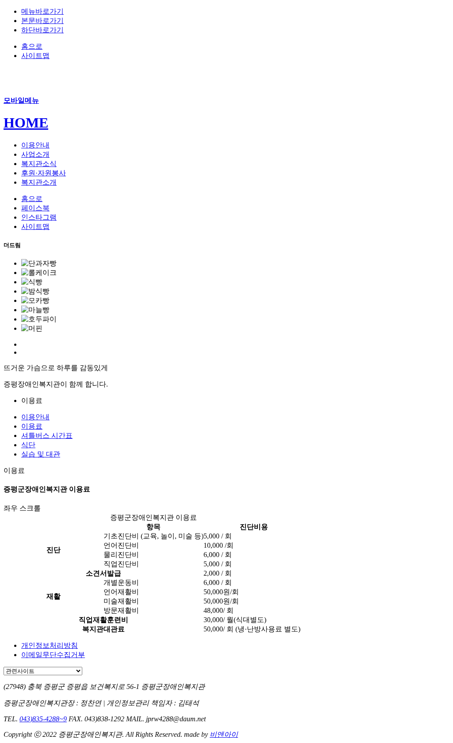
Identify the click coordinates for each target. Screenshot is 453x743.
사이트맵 (35, 55)
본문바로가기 (42, 20)
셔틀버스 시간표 (47, 435)
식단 (28, 445)
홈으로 (31, 46)
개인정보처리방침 (49, 645)
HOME (26, 123)
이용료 (31, 426)
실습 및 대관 (40, 454)
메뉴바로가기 (42, 11)
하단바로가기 (42, 30)
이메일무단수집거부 (53, 654)
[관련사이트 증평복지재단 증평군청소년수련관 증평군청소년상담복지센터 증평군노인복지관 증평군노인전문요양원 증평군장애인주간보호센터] (43, 670)
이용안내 (35, 417)
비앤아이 (224, 734)
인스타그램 (39, 217)
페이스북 (35, 208)
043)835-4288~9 (43, 719)
